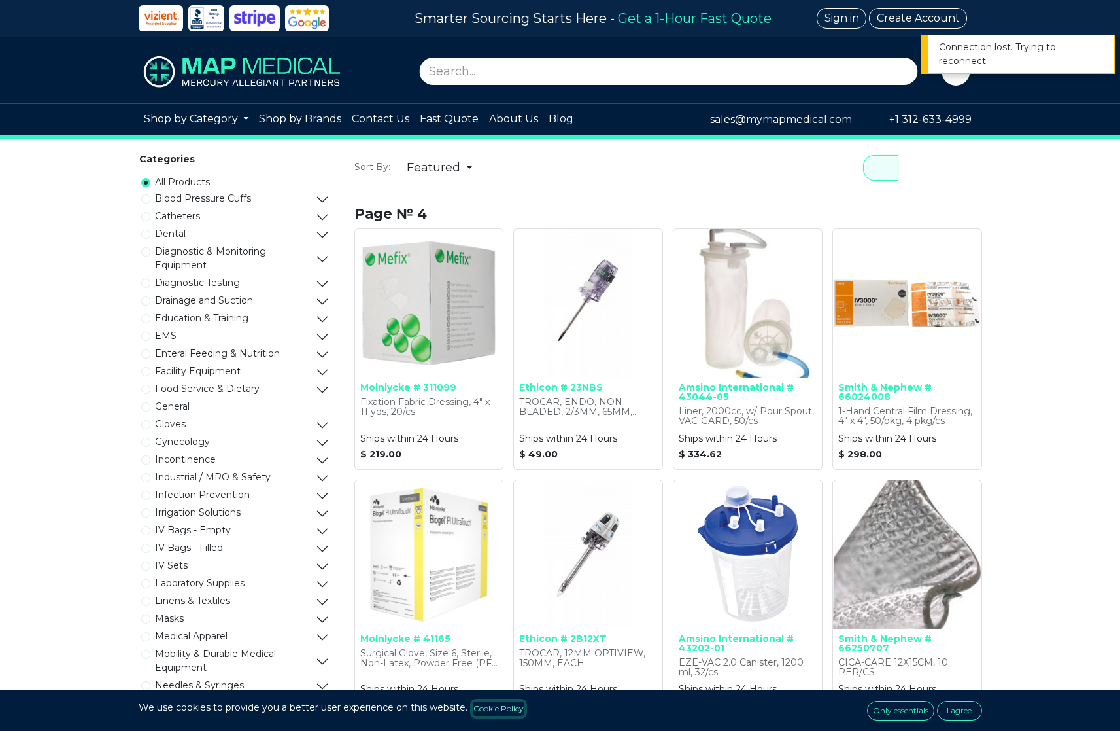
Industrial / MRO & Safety (213, 477)
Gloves (170, 424)
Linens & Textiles (192, 601)
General (172, 406)
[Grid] (880, 167)
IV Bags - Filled (189, 548)
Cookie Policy (498, 708)
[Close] (1096, 48)
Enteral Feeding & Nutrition (217, 353)
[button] (440, 167)
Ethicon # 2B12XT (563, 639)
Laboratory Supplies (200, 583)
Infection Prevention (202, 495)
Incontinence (185, 459)
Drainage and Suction (204, 300)
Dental (170, 234)
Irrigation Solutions (198, 512)
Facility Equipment (198, 371)
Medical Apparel (191, 636)
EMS (166, 336)
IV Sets (171, 565)
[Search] (904, 71)
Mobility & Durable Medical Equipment (215, 660)
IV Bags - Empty (193, 530)
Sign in (841, 18)
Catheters (177, 216)
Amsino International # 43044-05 (736, 392)
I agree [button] (959, 710)
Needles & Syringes (199, 685)
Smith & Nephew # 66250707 (885, 643)
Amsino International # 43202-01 (736, 643)
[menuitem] (196, 120)
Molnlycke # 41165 (405, 639)
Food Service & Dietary (207, 389)
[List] (916, 167)
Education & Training (201, 318)
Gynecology (182, 442)
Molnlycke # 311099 (408, 387)
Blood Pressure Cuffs (203, 198)
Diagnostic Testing (197, 283)
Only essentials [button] (900, 710)
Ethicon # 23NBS (561, 387)
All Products (182, 182)
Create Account (918, 18)
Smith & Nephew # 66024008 (885, 392)
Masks (169, 618)
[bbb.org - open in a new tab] (206, 18)
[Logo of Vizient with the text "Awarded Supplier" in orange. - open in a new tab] (161, 18)
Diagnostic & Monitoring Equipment (210, 258)
